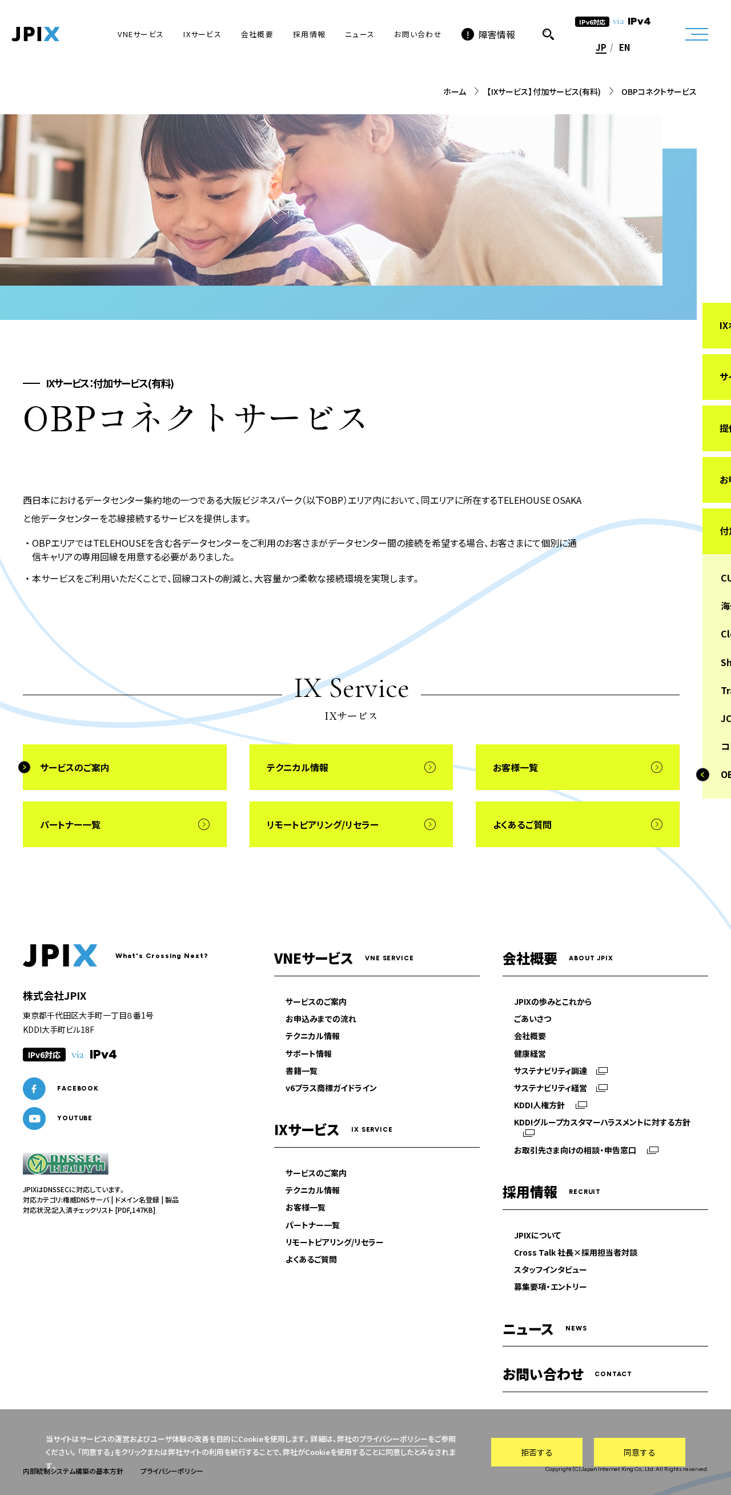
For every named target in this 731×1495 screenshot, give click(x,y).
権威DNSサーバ (86, 1199)
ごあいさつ (532, 1018)
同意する (640, 1452)
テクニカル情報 (313, 1036)
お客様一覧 (306, 1207)
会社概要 (530, 1036)
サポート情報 (309, 1053)
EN (624, 48)
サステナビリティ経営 (550, 1088)
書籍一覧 (302, 1070)
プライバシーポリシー (393, 1438)
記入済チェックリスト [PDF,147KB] (103, 1210)
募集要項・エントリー (550, 1286)
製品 (172, 1199)
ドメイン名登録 (137, 1199)
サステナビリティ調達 (550, 1070)
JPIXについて (537, 1235)
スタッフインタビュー (550, 1269)
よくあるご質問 (311, 1259)
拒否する (537, 1452)
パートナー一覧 (313, 1225)
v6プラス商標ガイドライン (331, 1088)
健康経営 (530, 1053)
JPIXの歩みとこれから (553, 1001)
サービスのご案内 (316, 1001)
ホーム (454, 91)
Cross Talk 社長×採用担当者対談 (575, 1252)
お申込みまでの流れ (321, 1018)
